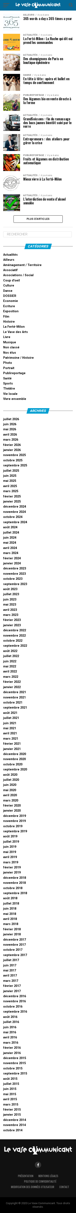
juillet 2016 (11, 1022)
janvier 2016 (12, 1053)
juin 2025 (9, 476)
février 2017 (12, 986)
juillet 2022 (11, 656)
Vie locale (10, 394)
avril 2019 (10, 857)
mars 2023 (10, 615)
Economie (10, 301)
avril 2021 (10, 733)
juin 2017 (9, 965)
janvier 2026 (12, 450)
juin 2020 (9, 785)
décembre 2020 (14, 754)
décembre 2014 (14, 1120)
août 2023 (10, 589)
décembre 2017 (14, 939)
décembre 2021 (14, 692)
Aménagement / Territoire (22, 265)
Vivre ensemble (14, 399)
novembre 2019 (14, 821)
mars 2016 (10, 1043)
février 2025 (12, 496)
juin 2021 (9, 723)
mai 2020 (9, 790)
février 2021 (12, 744)
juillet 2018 (11, 903)
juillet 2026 (11, 419)
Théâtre (9, 388)
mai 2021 (9, 728)
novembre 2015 (14, 1063)
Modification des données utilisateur (32, 1187)
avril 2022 (10, 671)
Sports (8, 383)
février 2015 (12, 1109)
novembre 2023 (14, 574)
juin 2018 (9, 908)
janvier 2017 (12, 991)
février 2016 (12, 1048)
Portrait (8, 368)
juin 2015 (9, 1089)
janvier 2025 (12, 501)
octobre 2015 (12, 1068)
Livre (6, 337)
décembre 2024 (14, 506)
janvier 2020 (12, 810)
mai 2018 (9, 914)
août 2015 (10, 1079)
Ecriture (9, 306)
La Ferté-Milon (14, 327)
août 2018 (10, 898)
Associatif (10, 270)
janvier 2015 (12, 1115)
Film (6, 316)
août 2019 (10, 836)
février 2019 (12, 867)
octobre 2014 (12, 1130)
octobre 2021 (12, 702)
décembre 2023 (14, 568)
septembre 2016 (15, 1011)
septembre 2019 (15, 831)
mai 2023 (9, 604)
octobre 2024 (12, 517)
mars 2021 (10, 738)
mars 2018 (10, 924)
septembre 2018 (15, 893)
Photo (7, 363)
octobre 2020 (12, 764)
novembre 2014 (14, 1125)
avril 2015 (10, 1099)
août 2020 (10, 775)
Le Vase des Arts (15, 332)
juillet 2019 (11, 842)
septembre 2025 (15, 465)
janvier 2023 (12, 625)
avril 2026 (10, 434)
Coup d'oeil (11, 280)
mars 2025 (10, 491)
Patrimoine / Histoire (18, 358)
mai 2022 (9, 666)
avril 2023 (10, 610)
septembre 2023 (15, 584)
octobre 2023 (12, 579)
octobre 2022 (12, 640)
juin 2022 (9, 661)
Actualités (10, 255)
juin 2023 (9, 599)
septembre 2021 (15, 707)
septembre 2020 (15, 769)
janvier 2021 (12, 749)
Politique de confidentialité (40, 1181)
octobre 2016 (12, 1006)
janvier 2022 (12, 687)
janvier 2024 (12, 563)
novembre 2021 (14, 697)
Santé (7, 378)
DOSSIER (9, 296)
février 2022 (12, 682)
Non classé (11, 347)
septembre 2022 (15, 646)
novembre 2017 (14, 945)
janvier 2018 (12, 934)
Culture (8, 285)
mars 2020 (10, 800)
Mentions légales (48, 1176)
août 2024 (10, 527)
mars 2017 (10, 981)
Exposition (11, 311)
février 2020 (12, 805)
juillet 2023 (11, 594)
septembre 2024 (15, 522)
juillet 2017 (11, 960)
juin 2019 (9, 847)
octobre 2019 (12, 826)
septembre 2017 (15, 955)
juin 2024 (9, 537)
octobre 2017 (12, 950)
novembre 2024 (14, 512)
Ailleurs (8, 260)
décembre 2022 (14, 630)
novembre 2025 (14, 455)
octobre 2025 (12, 460)
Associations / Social (18, 275)
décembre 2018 (14, 878)
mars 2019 (10, 862)
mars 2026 (10, 439)
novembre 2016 (14, 1001)
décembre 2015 (14, 1058)
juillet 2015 (11, 1084)
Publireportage (14, 373)
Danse (7, 291)
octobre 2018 (12, 888)
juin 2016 (9, 1027)
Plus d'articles (38, 218)
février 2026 (12, 445)
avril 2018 (10, 919)
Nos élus (9, 353)
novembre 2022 (14, 635)
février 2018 (12, 929)
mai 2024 (9, 543)
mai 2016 (9, 1032)
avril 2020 (10, 795)
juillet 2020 (11, 780)
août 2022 (10, 651)
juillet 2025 (11, 471)
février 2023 (12, 620)
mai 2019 (9, 852)
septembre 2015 (15, 1073)
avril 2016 (10, 1037)
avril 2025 (10, 486)
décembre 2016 (14, 996)
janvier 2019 (12, 872)
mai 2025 (9, 481)
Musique (9, 342)
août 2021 (10, 713)
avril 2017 (10, 975)
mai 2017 (9, 970)
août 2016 (10, 1017)
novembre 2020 (14, 759)
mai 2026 (9, 429)
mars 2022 (10, 677)
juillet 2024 (11, 532)
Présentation (25, 1176)
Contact (64, 1187)
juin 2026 (9, 424)
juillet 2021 (11, 718)
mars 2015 (10, 1104)
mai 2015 (9, 1094)
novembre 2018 (14, 883)
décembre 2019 (14, 816)
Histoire (9, 321)
